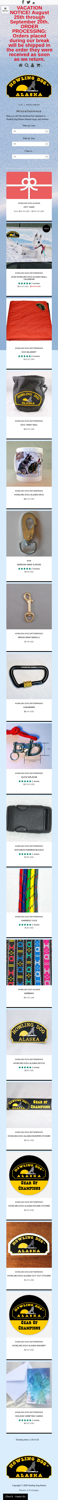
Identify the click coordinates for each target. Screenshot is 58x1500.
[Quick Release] (29, 746)
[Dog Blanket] (29, 321)
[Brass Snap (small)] (29, 606)
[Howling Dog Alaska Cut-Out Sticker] (29, 1245)
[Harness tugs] (29, 891)
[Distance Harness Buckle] (29, 819)
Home (20, 105)
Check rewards (15, 1496)
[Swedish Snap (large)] (29, 534)
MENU (5, 11)
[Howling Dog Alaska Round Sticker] (29, 1175)
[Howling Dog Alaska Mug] (29, 464)
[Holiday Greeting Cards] (29, 1385)
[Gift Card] (29, 185)
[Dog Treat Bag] (29, 394)
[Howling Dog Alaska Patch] (29, 1032)
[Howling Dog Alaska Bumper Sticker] (29, 1105)
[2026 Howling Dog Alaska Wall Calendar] (29, 246)
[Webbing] (29, 962)
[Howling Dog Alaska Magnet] (29, 1315)
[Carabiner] (29, 676)
